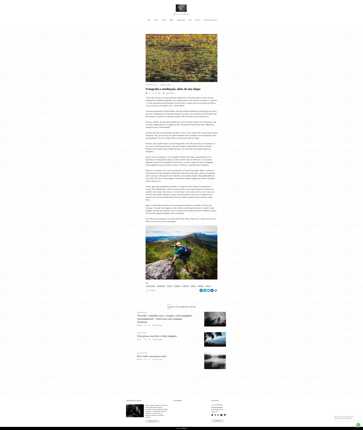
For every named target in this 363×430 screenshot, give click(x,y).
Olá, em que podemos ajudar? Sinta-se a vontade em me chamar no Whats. (344, 417)
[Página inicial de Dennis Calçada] (181, 9)
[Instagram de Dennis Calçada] (218, 415)
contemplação (160, 286)
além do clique (150, 286)
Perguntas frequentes (210, 20)
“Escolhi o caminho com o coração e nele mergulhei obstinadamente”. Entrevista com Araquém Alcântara (164, 318)
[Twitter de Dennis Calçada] (212, 415)
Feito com (181, 428)
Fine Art (169, 286)
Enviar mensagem (218, 407)
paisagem (200, 286)
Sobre (149, 20)
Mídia (172, 20)
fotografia (177, 286)
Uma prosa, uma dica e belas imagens (157, 336)
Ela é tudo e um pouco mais (151, 356)
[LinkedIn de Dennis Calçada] (225, 415)
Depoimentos (181, 20)
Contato (197, 20)
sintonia (208, 286)
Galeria (164, 20)
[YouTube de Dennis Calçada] (221, 415)
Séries (156, 20)
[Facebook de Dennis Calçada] (215, 415)
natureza (193, 286)
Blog (190, 20)
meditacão (185, 286)
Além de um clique (166, 85)
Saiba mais (152, 421)
